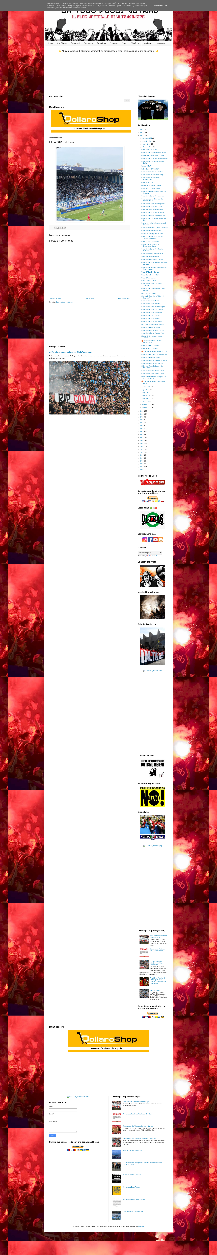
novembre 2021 (147, 141)
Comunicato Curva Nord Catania (152, 212)
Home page (90, 298)
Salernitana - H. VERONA (150, 169)
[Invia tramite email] (55, 228)
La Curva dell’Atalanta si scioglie (152, 324)
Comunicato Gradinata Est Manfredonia (150, 178)
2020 (142, 411)
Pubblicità (101, 43)
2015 (142, 426)
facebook (148, 43)
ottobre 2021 (146, 144)
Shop (124, 43)
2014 (142, 429)
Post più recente (55, 298)
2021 (142, 136)
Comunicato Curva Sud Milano (151, 321)
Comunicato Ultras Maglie (150, 301)
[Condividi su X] (60, 228)
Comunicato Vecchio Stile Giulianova (154, 354)
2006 (142, 452)
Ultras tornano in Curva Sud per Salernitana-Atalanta (152, 237)
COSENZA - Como (147, 182)
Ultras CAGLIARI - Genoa (150, 272)
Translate (154, 556)
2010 (142, 440)
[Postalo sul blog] (58, 228)
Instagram (160, 43)
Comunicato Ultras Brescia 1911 (152, 313)
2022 (142, 133)
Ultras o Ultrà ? (155, 990)
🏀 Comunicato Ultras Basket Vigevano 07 (151, 342)
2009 (142, 443)
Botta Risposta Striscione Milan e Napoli (158, 936)
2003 (142, 461)
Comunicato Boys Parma (131, 1187)
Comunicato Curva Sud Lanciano (152, 196)
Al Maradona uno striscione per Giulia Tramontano (71, 352)
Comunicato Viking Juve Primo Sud (153, 215)
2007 (142, 449)
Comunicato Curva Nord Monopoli (153, 307)
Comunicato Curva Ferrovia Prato (152, 333)
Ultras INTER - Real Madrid (150, 241)
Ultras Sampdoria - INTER (150, 275)
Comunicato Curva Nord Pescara (134, 1199)
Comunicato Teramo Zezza (150, 327)
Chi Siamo (62, 43)
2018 (142, 417)
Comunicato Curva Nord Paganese (153, 204)
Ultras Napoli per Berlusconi (132, 1150)
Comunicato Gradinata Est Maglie (152, 175)
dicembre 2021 (147, 138)
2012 (142, 434)
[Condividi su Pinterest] (65, 228)
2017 (142, 420)
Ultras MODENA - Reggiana (150, 345)
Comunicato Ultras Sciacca (132, 1175)
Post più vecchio (123, 298)
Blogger (141, 1226)
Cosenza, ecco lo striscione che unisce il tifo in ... (152, 200)
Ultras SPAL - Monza (148, 278)
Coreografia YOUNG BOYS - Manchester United (151, 245)
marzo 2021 (146, 401)
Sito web (114, 43)
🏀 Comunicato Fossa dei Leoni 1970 (154, 351)
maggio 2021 (146, 396)
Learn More (158, 6)
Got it (168, 6)
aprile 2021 (146, 399)
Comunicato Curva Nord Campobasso (154, 158)
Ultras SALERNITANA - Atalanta (152, 209)
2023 (142, 130)
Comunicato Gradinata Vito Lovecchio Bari (157, 950)
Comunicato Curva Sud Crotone (152, 172)
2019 (142, 414)
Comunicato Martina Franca (150, 357)
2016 (142, 423)
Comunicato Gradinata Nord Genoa (153, 152)
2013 (142, 432)
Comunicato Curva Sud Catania (152, 363)
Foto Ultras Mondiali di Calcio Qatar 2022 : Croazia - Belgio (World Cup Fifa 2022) (158, 980)
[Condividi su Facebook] (62, 228)
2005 (142, 455)
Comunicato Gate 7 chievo (150, 315)
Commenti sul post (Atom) (64, 302)
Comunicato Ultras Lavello (150, 318)
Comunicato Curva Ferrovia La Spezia (154, 360)
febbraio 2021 (147, 404)
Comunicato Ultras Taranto (150, 304)
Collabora (88, 43)
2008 (142, 446)
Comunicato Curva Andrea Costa (152, 374)
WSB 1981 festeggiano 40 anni (152, 234)
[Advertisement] (108, 74)
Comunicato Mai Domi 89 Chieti (152, 254)
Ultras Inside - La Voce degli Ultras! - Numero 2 (138, 1126)
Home (50, 43)
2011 (142, 437)
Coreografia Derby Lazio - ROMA (152, 155)
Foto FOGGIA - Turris (148, 293)
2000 (142, 470)
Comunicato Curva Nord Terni (151, 206)
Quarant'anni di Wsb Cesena (151, 185)
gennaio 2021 (147, 407)
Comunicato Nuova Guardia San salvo (154, 228)
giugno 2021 (146, 393)
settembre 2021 (147, 147)
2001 (142, 467)
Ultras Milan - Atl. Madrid (149, 149)
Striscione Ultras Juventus (150, 257)
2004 (142, 458)
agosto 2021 (146, 387)
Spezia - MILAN (146, 166)
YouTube (135, 43)
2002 (142, 464)
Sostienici (75, 43)
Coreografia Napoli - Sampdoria (133, 1211)
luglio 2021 (146, 390)
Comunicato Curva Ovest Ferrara (152, 330)
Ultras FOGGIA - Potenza (149, 348)
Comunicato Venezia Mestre (151, 231)
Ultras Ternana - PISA (148, 281)
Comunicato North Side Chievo (152, 260)
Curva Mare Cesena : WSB (150, 188)
